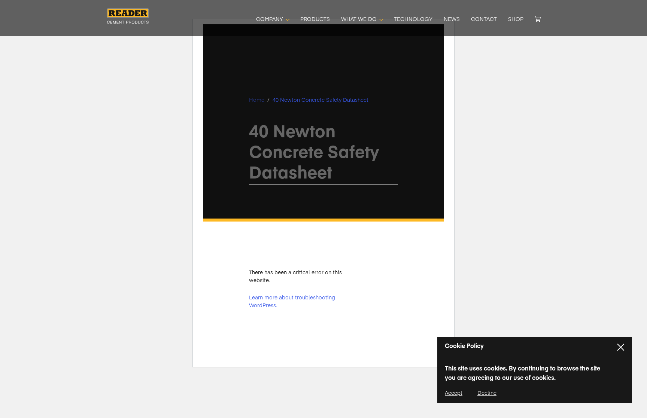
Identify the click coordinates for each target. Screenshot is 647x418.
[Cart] (538, 19)
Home (256, 99)
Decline (486, 393)
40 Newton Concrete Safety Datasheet (320, 99)
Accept (453, 393)
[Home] (127, 21)
